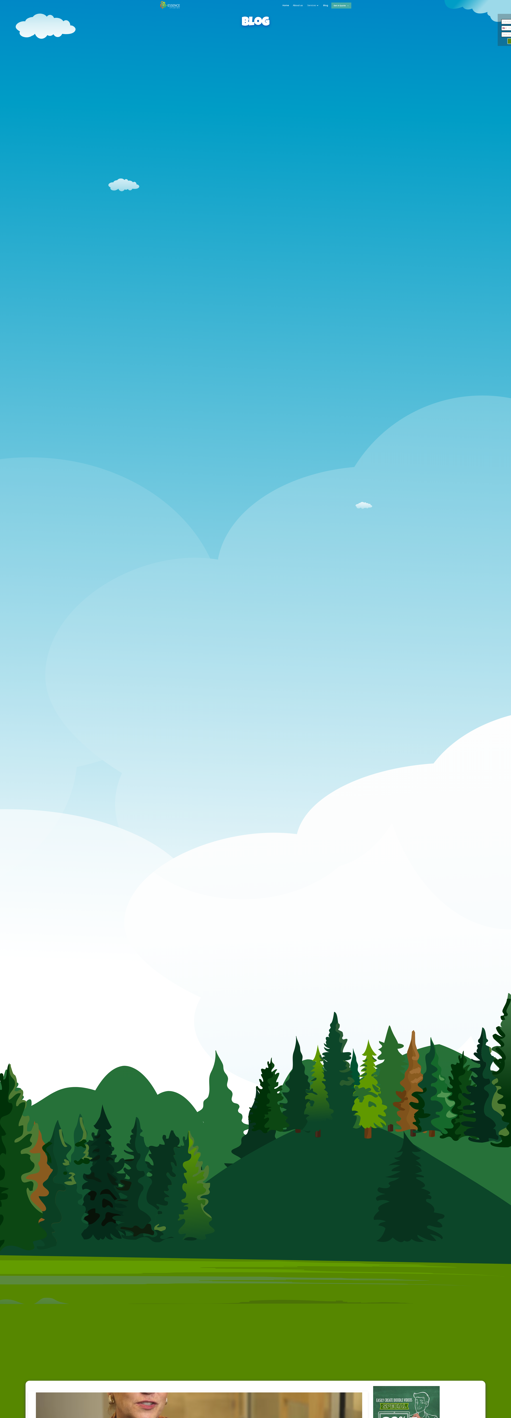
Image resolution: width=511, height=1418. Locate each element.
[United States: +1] (504, 28)
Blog (325, 5)
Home (286, 5)
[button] (313, 5)
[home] (170, 3)
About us (298, 5)
